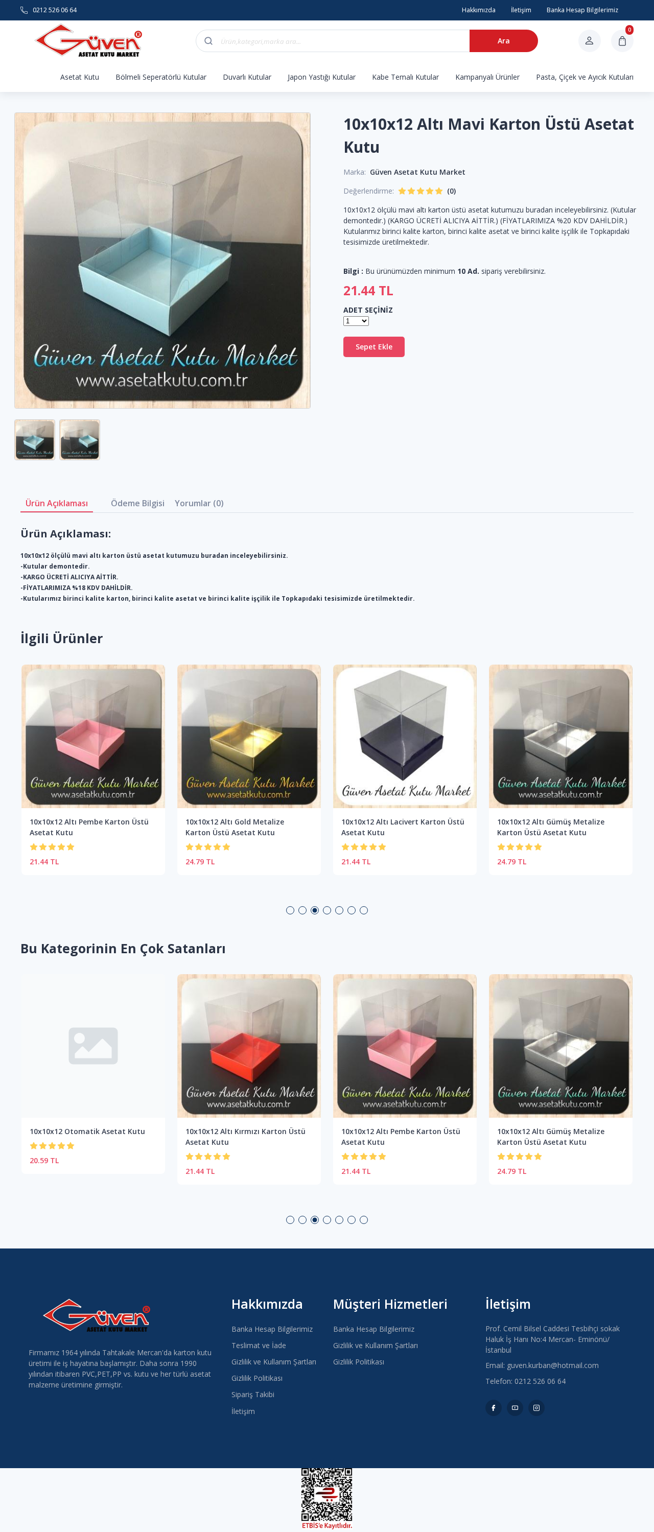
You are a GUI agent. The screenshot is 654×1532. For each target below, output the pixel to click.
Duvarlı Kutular (247, 77)
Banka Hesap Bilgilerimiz (272, 1329)
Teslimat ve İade (258, 1345)
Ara (504, 40)
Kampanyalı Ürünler (487, 77)
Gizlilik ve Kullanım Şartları (273, 1361)
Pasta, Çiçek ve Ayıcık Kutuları (585, 77)
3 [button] (315, 910)
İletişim (243, 1411)
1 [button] (290, 910)
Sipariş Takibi (252, 1394)
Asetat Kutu (79, 77)
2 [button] (302, 910)
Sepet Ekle (374, 346)
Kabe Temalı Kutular (405, 77)
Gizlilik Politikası (257, 1378)
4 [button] (327, 910)
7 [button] (364, 910)
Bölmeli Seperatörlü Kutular (160, 77)
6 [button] (351, 910)
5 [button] (339, 910)
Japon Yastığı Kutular (322, 77)
